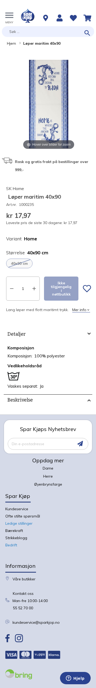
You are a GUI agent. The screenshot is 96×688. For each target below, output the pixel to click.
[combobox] (48, 31)
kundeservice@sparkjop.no (36, 622)
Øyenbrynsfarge (48, 484)
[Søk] (87, 33)
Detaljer (16, 334)
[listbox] (48, 263)
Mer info (79, 309)
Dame (48, 468)
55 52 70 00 (23, 608)
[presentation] (48, 335)
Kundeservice (16, 508)
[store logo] (27, 16)
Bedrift (11, 545)
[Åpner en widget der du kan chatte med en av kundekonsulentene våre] (75, 678)
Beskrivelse (20, 400)
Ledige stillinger (19, 523)
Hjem (11, 43)
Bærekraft (14, 530)
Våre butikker (24, 579)
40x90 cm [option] (19, 263)
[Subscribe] (80, 443)
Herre (48, 476)
